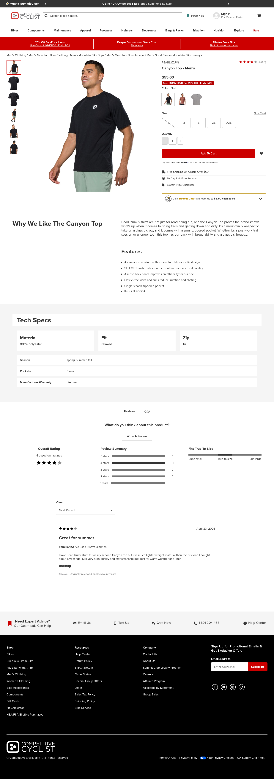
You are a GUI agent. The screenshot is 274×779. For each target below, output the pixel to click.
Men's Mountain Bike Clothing (48, 55)
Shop (10, 648)
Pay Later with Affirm (20, 668)
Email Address (221, 659)
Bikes (10, 654)
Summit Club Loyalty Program (162, 668)
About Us (149, 661)
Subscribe (257, 667)
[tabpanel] (137, 359)
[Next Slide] (228, 3)
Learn (78, 688)
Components (15, 694)
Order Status (83, 674)
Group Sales (151, 694)
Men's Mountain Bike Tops (87, 55)
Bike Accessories (18, 688)
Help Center (83, 654)
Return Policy (83, 661)
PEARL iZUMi (170, 62)
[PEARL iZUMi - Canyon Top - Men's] (14, 83)
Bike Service (83, 708)
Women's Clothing (18, 681)
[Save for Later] (261, 153)
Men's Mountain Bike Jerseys (125, 55)
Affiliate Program (154, 681)
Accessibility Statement (158, 688)
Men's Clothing (16, 55)
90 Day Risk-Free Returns (182, 178)
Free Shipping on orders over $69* (188, 172)
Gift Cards (13, 701)
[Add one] (180, 141)
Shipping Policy (85, 701)
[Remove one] (165, 141)
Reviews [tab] (129, 411)
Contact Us (150, 654)
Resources (82, 648)
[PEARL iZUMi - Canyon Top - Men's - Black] (14, 67)
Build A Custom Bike (20, 661)
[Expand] (260, 198)
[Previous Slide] (45, 3)
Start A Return (84, 668)
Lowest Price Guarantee (181, 185)
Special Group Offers (88, 681)
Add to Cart (208, 153)
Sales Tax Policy (85, 694)
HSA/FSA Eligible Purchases (25, 714)
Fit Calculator (15, 708)
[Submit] (46, 15)
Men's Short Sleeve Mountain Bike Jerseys (174, 55)
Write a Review (137, 436)
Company (149, 648)
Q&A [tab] (147, 411)
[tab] (34, 320)
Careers (148, 674)
